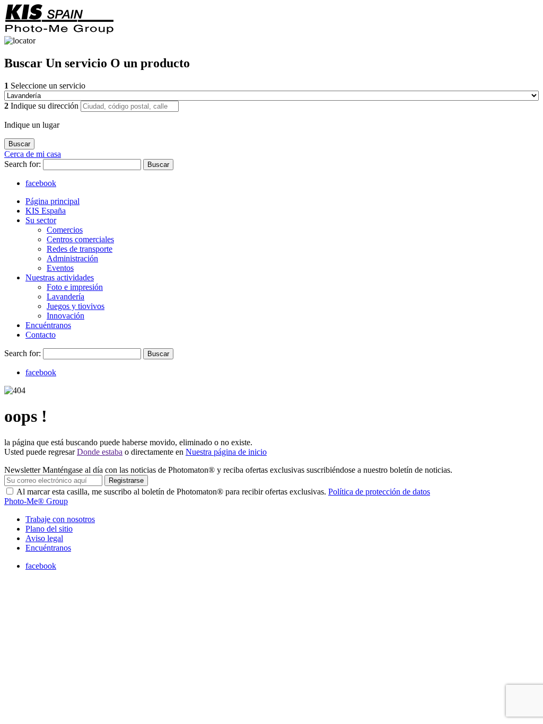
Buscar (158, 165)
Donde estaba (99, 451)
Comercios (65, 229)
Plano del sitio (49, 528)
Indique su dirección (42, 105)
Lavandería (65, 296)
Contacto (40, 334)
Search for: (23, 164)
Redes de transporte (79, 248)
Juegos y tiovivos (75, 306)
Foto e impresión (75, 287)
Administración (72, 258)
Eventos (60, 267)
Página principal (52, 201)
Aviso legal (44, 538)
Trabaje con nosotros (60, 519)
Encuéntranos (48, 325)
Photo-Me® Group (36, 501)
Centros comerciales (80, 239)
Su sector (40, 220)
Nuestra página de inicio (226, 451)
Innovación (65, 315)
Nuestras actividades (59, 277)
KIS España (45, 210)
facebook (40, 183)
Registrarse (126, 480)
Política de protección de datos (379, 491)
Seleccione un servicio (44, 85)
